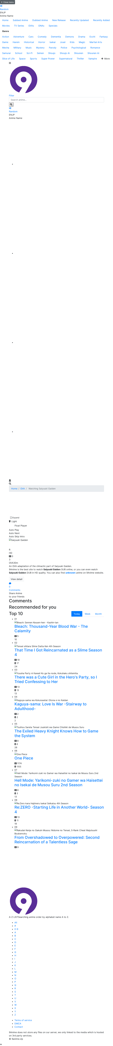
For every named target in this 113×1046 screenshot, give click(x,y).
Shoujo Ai (65, 53)
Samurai (6, 53)
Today (77, 613)
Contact (18, 1026)
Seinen (40, 53)
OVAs (31, 25)
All (15, 922)
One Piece (23, 758)
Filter (11, 95)
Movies (6, 25)
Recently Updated (79, 20)
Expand (15, 517)
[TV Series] (59, 342)
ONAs (41, 25)
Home (5, 20)
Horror (41, 42)
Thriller (80, 58)
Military (17, 47)
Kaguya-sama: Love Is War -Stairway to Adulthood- (50, 706)
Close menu (8, 2)
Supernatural (65, 58)
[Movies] (59, 253)
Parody (52, 47)
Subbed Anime (20, 20)
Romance (95, 47)
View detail (16, 579)
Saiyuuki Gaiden (26, 544)
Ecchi (92, 36)
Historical (29, 42)
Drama (81, 36)
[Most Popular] (59, 431)
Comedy (42, 36)
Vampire (92, 58)
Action (5, 36)
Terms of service (23, 1020)
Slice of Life (8, 58)
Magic (82, 42)
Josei (62, 42)
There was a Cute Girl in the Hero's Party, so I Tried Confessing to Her (55, 679)
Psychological (79, 47)
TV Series (19, 25)
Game (5, 42)
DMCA (17, 1023)
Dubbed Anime (40, 20)
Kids (72, 42)
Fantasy (104, 36)
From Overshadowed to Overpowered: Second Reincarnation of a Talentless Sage (57, 839)
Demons (69, 36)
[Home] (59, 164)
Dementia (56, 36)
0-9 (16, 929)
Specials (53, 25)
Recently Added (101, 20)
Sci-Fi (30, 53)
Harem (16, 42)
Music (29, 47)
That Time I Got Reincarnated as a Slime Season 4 (58, 652)
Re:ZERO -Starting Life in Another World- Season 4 (59, 809)
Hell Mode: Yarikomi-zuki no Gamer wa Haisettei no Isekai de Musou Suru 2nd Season (58, 782)
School (18, 53)
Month (98, 613)
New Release (59, 20)
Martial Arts (96, 42)
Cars (31, 36)
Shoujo (51, 53)
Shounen (78, 53)
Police (64, 47)
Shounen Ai (93, 53)
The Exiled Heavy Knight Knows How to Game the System (56, 733)
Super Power (48, 58)
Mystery (40, 47)
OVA (22, 488)
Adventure (18, 36)
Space (22, 58)
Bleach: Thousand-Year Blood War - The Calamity (51, 628)
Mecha (5, 47)
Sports (33, 58)
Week (87, 613)
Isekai (53, 42)
